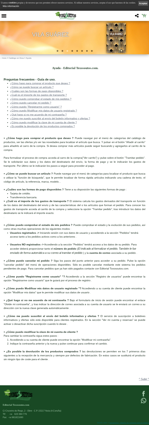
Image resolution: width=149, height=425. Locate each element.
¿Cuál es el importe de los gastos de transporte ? (38, 94)
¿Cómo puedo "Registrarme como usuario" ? (36, 106)
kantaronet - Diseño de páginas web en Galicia (129, 423)
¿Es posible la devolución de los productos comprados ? (42, 126)
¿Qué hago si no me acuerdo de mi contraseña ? (38, 114)
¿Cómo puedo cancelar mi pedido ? (30, 102)
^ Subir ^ (144, 379)
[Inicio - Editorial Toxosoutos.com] (65, 15)
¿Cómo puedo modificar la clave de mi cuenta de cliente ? (43, 122)
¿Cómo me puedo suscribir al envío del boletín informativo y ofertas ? (50, 118)
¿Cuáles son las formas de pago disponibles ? (36, 91)
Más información (11, 6)
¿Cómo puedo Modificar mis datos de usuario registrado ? (43, 110)
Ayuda (28, 58)
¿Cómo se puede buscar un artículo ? (32, 87)
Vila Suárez (50, 34)
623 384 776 (18, 414)
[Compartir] (136, 16)
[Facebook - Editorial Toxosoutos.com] (143, 396)
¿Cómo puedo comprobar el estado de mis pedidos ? (40, 98)
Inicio (4, 58)
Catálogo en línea (16, 58)
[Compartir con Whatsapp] (143, 403)
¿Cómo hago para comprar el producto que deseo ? (40, 83)
